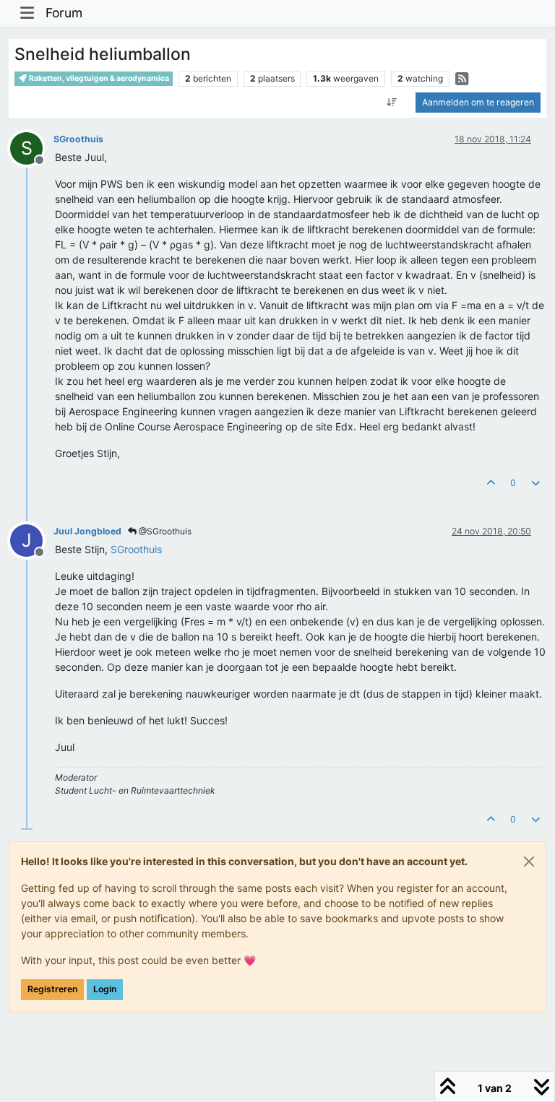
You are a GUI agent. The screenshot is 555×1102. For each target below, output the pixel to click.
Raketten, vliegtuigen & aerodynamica (98, 78)
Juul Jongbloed (87, 531)
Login (104, 989)
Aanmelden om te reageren (478, 102)
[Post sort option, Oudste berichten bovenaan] (392, 102)
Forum (64, 12)
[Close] (529, 861)
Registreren (52, 989)
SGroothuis (78, 139)
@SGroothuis (164, 531)
